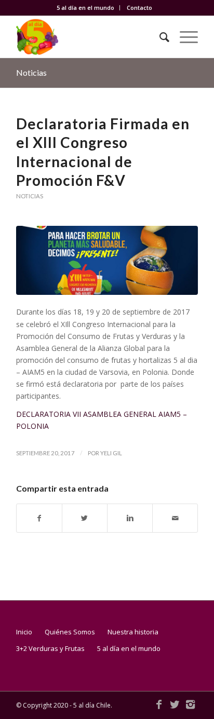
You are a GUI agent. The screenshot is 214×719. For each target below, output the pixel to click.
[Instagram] (190, 704)
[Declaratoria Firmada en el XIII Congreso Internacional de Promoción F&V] (107, 260)
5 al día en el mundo (85, 7)
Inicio (24, 631)
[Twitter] (174, 704)
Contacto (139, 7)
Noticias (31, 72)
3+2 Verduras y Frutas (50, 648)
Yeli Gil (111, 453)
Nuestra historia (133, 631)
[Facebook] (159, 704)
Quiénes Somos (70, 631)
